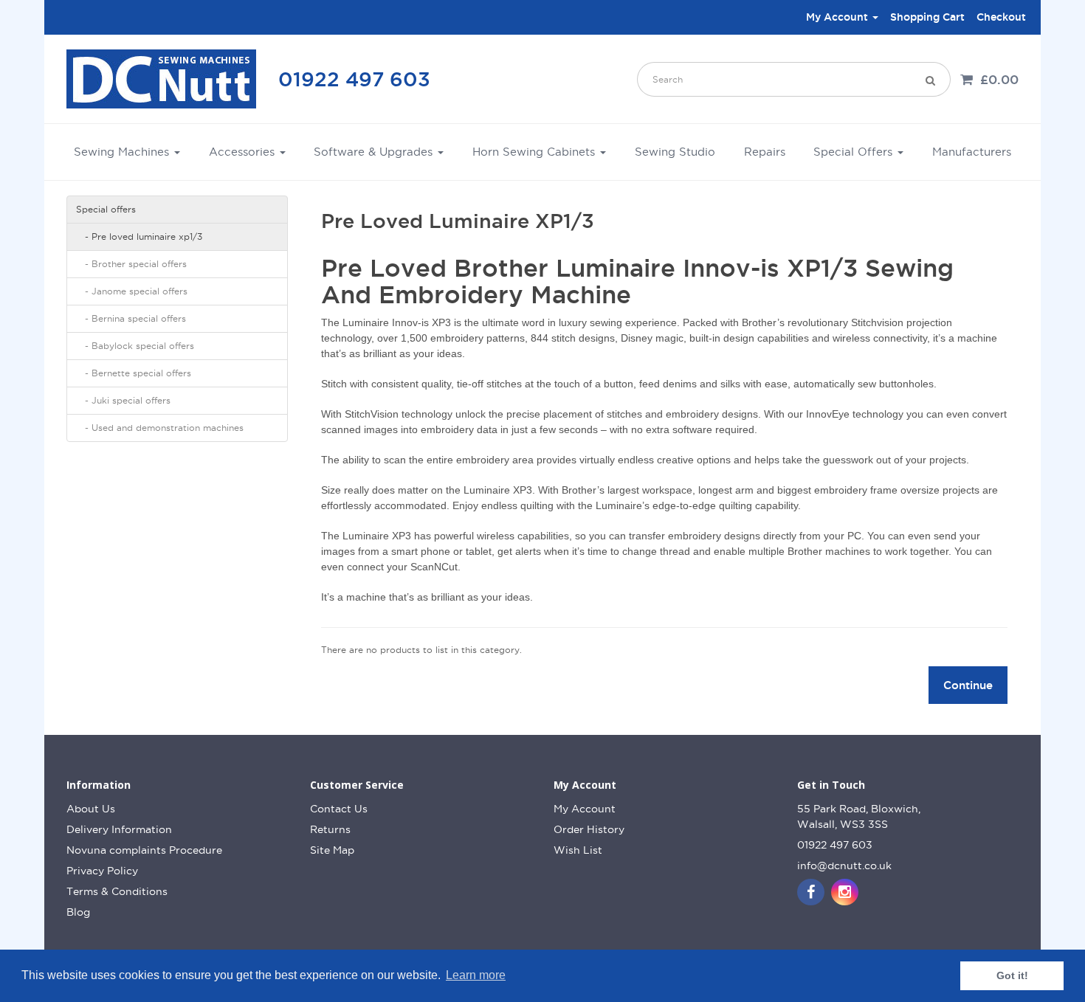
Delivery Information (119, 829)
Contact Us (339, 809)
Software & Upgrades (375, 151)
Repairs (764, 151)
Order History (589, 829)
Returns (330, 829)
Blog (78, 912)
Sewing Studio (675, 151)
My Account (585, 809)
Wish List (578, 850)
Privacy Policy (102, 871)
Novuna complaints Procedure (144, 850)
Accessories (243, 151)
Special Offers (854, 151)
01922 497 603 (354, 79)
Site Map (332, 850)
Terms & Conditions (117, 891)
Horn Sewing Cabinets (535, 151)
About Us (90, 809)
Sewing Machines (123, 151)
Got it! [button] (1012, 975)
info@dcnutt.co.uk (844, 865)
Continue (968, 685)
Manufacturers (971, 151)
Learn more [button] (476, 975)
